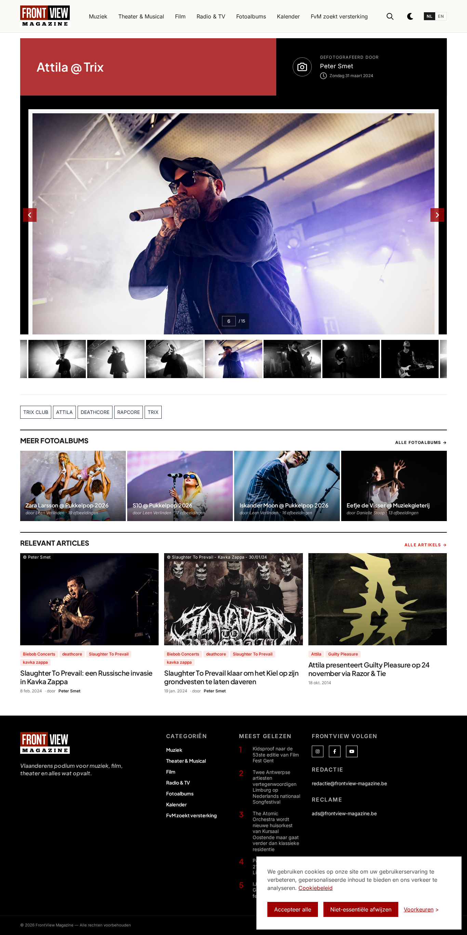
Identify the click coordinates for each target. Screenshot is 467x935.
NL (429, 16)
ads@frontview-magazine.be (344, 813)
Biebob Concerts (39, 654)
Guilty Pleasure (343, 654)
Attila (316, 654)
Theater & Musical (186, 761)
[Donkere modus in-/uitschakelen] (410, 16)
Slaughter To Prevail (109, 654)
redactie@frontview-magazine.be (349, 783)
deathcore (72, 654)
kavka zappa (35, 662)
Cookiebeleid (315, 887)
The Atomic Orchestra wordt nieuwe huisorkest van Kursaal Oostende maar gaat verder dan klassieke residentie (276, 831)
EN (441, 16)
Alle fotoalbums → (421, 442)
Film (170, 771)
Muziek (174, 750)
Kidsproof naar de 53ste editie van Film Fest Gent (276, 754)
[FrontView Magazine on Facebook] (335, 751)
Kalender (176, 804)
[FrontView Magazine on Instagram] (317, 751)
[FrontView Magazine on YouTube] (352, 751)
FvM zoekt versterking (191, 815)
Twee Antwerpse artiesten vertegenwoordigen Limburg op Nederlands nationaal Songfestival (276, 787)
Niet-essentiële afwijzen (360, 909)
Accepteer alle (292, 909)
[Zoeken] (390, 16)
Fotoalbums (180, 793)
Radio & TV (178, 782)
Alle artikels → (425, 544)
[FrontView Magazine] (45, 743)
